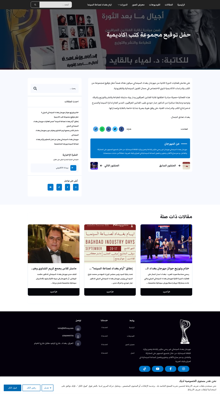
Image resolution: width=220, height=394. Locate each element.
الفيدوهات (131, 336)
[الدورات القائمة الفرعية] (119, 5)
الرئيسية (181, 4)
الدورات (124, 4)
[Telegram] (95, 129)
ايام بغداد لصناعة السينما (99, 4)
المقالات (169, 4)
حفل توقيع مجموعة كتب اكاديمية (66, 117)
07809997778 (67, 335)
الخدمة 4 (104, 353)
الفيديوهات (154, 4)
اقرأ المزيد (166, 291)
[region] (110, 385)
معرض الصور (138, 4)
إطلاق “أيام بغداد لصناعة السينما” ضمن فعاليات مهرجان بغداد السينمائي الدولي (85, 268)
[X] (115, 129)
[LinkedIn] (108, 129)
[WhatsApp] (102, 129)
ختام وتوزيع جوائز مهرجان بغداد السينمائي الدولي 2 (60, 112)
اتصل (133, 353)
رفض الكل (31, 388)
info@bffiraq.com (65, 328)
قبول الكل (12, 388)
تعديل (46, 388)
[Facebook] (121, 129)
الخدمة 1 (104, 327)
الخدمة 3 (104, 344)
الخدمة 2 (104, 336)
